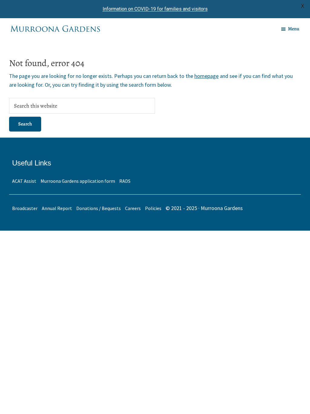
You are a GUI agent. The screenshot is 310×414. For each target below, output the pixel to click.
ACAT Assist (24, 181)
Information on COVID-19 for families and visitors (155, 9)
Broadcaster (25, 208)
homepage (206, 75)
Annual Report (57, 208)
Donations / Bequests (98, 208)
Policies (153, 208)
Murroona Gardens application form (78, 181)
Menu (293, 28)
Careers (133, 208)
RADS (124, 181)
